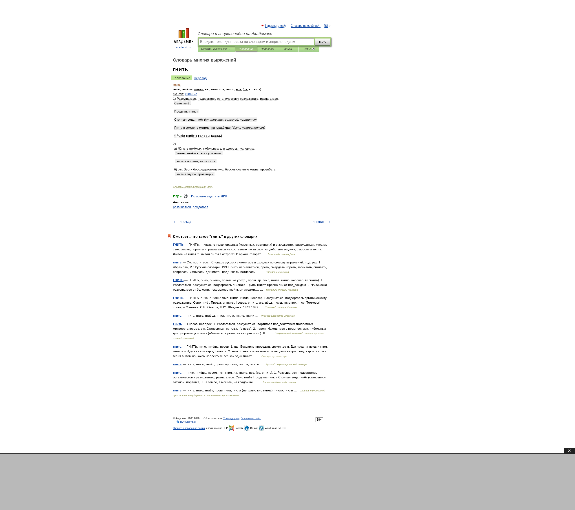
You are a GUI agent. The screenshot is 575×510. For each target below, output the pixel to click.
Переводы (267, 49)
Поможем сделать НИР (209, 196)
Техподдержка (231, 418)
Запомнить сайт (275, 25)
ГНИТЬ (178, 244)
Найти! (322, 42)
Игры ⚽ (309, 49)
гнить (177, 262)
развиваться (182, 207)
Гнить (177, 324)
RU (326, 25)
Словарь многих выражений (216, 49)
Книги (288, 49)
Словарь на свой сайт (306, 25)
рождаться (200, 207)
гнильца (185, 221)
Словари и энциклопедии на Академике (235, 33)
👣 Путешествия (186, 421)
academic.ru (183, 47)
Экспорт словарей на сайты (189, 428)
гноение (319, 221)
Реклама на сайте (251, 418)
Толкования (245, 49)
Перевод (200, 78)
